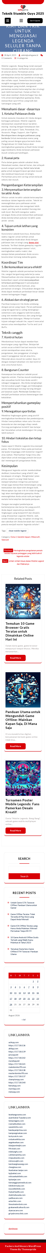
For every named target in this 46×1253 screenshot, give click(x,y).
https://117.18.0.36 (17, 1045)
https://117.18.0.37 (17, 1076)
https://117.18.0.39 (17, 1051)
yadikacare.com (15, 1198)
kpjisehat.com (15, 1173)
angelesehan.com (16, 1142)
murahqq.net (14, 1061)
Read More (15, 658)
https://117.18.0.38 (17, 1070)
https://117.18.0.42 (17, 1057)
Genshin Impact (23, 537)
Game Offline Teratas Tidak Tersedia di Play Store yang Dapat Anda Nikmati (22, 916)
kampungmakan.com (18, 1133)
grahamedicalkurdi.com (19, 1207)
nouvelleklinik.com (17, 1188)
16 (38, 993)
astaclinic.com (15, 1201)
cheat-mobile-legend (17, 531)
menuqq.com (14, 1091)
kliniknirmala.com (16, 1185)
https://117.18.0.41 (17, 1064)
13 (24, 993)
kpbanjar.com (15, 1179)
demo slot (34, 242)
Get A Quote (35, 21)
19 (20, 998)
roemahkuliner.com (17, 1124)
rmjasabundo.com (16, 1158)
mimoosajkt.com (16, 1161)
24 (11, 1004)
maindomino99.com (17, 1067)
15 (33, 993)
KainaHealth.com (16, 1192)
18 (15, 998)
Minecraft (35, 537)
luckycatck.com (15, 1136)
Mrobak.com (14, 1148)
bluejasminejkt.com (17, 1145)
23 (38, 998)
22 (33, 998)
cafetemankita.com (17, 1154)
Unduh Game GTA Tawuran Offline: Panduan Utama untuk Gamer (23, 905)
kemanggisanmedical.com (20, 1182)
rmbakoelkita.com (17, 1139)
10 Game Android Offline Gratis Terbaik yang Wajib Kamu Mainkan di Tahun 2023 (24, 940)
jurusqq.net (13, 1054)
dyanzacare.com (16, 1210)
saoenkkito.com (16, 1127)
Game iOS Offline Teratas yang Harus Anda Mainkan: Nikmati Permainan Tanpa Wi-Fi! (24, 928)
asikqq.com (14, 1042)
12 (20, 993)
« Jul (23, 1019)
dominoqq (13, 1228)
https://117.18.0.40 (17, 1082)
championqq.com (16, 1079)
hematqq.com (15, 1085)
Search (24, 858)
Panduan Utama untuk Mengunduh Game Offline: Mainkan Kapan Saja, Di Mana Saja (22, 720)
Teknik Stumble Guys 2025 (23, 13)
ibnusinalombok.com (18, 1204)
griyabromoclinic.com (18, 1213)
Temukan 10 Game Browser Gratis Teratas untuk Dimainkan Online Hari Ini (19, 631)
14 (29, 993)
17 (11, 998)
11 (15, 993)
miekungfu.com (15, 1151)
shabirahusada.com (17, 1195)
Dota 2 (14, 537)
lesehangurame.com (17, 1114)
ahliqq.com (13, 1048)
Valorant (5, 540)
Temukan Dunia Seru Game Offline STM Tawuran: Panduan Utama (24, 951)
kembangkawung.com (18, 1164)
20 (24, 998)
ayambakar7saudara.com (20, 1117)
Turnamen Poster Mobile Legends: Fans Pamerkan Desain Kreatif (22, 806)
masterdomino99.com (18, 1073)
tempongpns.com (16, 1120)
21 (29, 998)
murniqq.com (14, 1088)
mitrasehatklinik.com (18, 1176)
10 (11, 993)
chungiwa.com (15, 1167)
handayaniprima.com (18, 1130)
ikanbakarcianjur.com (18, 1170)
